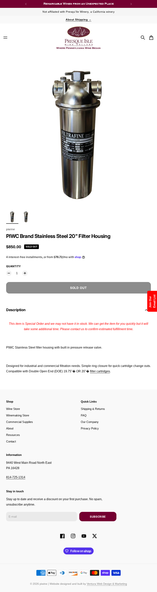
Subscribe (98, 516)
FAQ (84, 415)
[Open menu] (5, 37)
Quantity (13, 266)
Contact (11, 441)
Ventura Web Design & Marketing (107, 583)
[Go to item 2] (26, 216)
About (9, 428)
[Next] (131, 4)
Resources (13, 435)
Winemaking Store (17, 415)
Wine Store (13, 408)
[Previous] (26, 4)
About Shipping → (78, 19)
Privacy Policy (90, 428)
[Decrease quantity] (8, 273)
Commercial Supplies (19, 421)
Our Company (90, 421)
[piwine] (78, 37)
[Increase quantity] (25, 273)
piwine (10, 229)
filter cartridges (100, 371)
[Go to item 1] (12, 216)
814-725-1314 (15, 477)
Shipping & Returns (93, 408)
